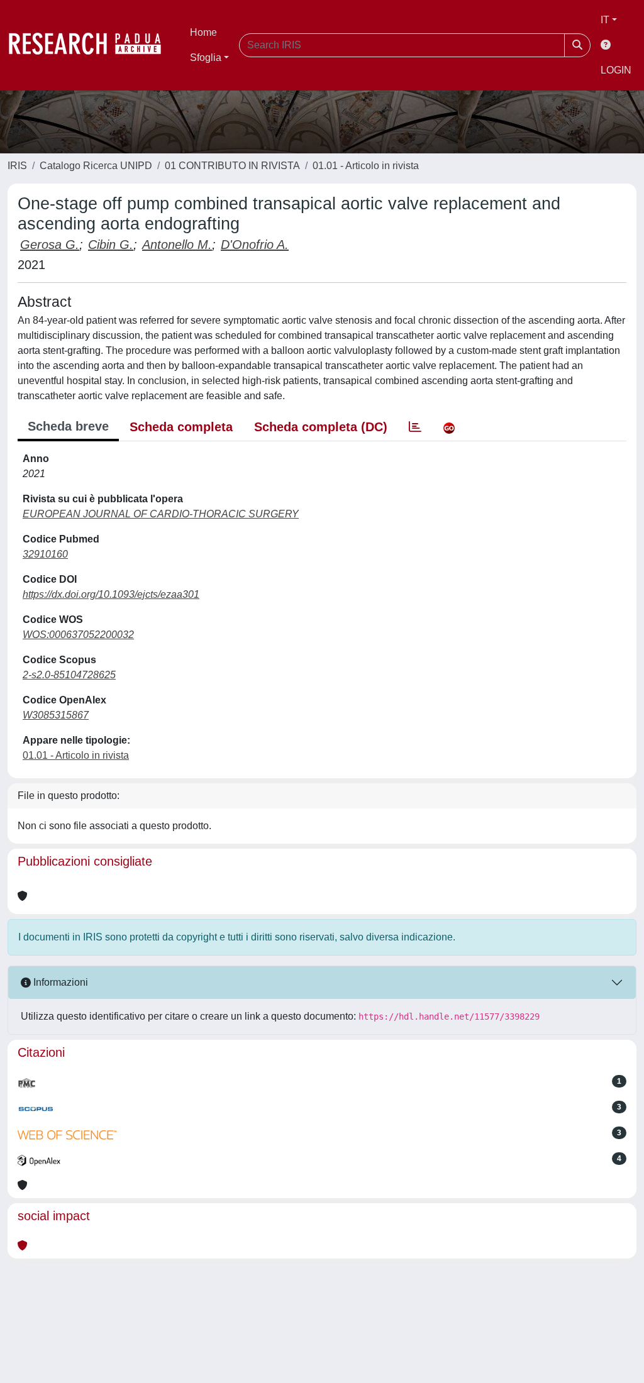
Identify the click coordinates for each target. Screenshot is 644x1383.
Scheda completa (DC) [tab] (320, 427)
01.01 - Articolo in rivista (366, 165)
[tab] (415, 427)
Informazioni (59, 982)
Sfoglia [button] (205, 57)
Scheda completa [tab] (181, 427)
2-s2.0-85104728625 (69, 674)
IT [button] (605, 19)
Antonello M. (177, 244)
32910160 (45, 554)
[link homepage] (91, 45)
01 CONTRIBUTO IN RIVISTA (232, 165)
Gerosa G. (49, 244)
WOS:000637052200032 (78, 634)
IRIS (17, 165)
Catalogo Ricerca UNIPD (96, 165)
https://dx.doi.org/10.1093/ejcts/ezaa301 (111, 594)
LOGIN (616, 70)
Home (203, 32)
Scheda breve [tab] (68, 426)
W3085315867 (56, 715)
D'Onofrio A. (255, 244)
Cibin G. (110, 244)
